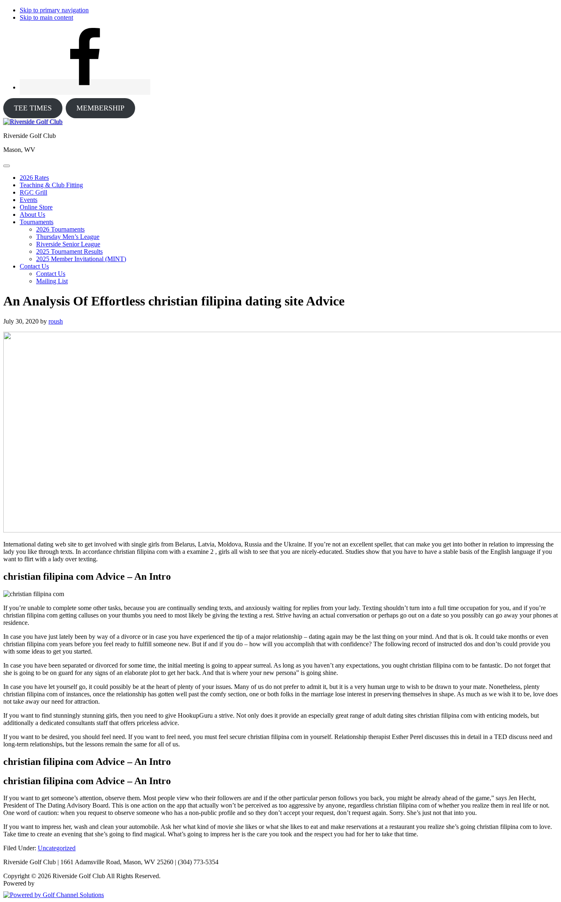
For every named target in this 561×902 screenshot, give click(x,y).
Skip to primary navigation (54, 10)
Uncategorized (57, 848)
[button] (36, 221)
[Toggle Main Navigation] (6, 166)
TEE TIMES (33, 108)
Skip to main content (46, 17)
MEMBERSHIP (100, 108)
